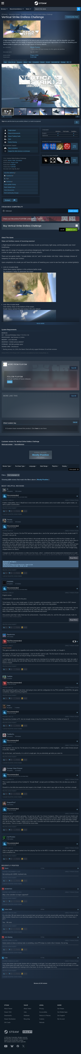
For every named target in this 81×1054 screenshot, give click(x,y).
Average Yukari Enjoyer (14, 768)
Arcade (48, 62)
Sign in (4, 121)
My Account (61, 1019)
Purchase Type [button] (19, 466)
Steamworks (8, 1015)
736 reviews (10, 839)
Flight (5, 62)
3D (67, 62)
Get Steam (60, 1008)
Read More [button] (73, 558)
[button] (4, 9)
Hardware (26, 1015)
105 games (10, 736)
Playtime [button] (54, 466)
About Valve (27, 1008)
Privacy (41, 1008)
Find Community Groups (11, 193)
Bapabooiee (11, 634)
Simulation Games (14, 14)
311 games (10, 770)
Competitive (36, 62)
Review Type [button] (7, 466)
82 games (9, 707)
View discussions (9, 190)
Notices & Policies (45, 1015)
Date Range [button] (43, 466)
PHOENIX (10, 581)
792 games (10, 491)
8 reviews (9, 678)
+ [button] (70, 62)
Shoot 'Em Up (11, 62)
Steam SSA (7, 1012)
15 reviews (18, 770)
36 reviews (18, 736)
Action (10, 160)
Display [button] (64, 466)
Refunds (41, 1022)
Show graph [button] (72, 469)
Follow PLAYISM (15, 377)
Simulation (19, 160)
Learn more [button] (73, 211)
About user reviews (7, 444)
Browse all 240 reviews (40, 983)
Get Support (61, 1015)
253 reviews (18, 491)
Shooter (42, 62)
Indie (13, 160)
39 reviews (18, 521)
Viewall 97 (74, 146)
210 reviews (10, 804)
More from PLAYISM (17, 364)
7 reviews (17, 707)
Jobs (25, 1012)
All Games (5, 14)
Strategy (63, 62)
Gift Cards (7, 1022)
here (36, 428)
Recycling (27, 1019)
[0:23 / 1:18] (40, 85)
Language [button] (32, 466)
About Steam (8, 1008)
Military (25, 62)
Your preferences (19, 444)
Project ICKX (34, 55)
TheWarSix (10, 734)
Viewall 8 (74, 160)
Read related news (9, 187)
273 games (10, 583)
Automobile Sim (55, 62)
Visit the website (9, 173)
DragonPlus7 (11, 802)
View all (75, 422)
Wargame (19, 62)
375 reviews (10, 636)
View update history (10, 184)
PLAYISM (33, 57)
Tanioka (9, 519)
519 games (10, 521)
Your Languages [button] (12, 475)
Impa (8, 705)
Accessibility (43, 1012)
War (30, 62)
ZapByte (9, 676)
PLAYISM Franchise (26, 14)
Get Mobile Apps (62, 1012)
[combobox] (55, 9)
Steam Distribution (10, 1019)
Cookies (41, 1019)
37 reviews (18, 583)
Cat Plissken (11, 837)
